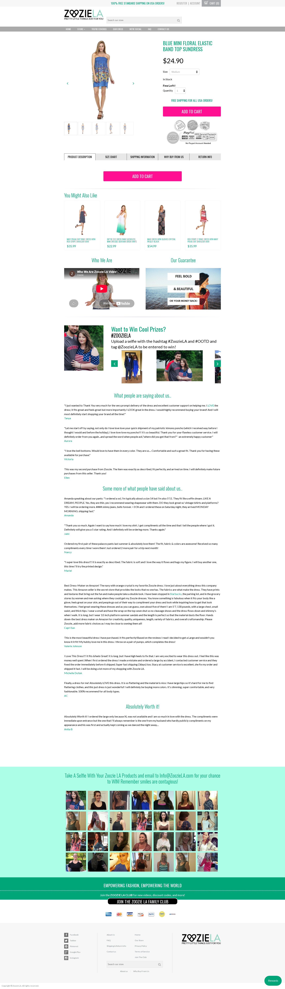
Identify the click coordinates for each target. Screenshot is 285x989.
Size (165, 71)
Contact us (111, 951)
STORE (80, 29)
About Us (111, 935)
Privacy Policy (141, 946)
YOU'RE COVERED (99, 29)
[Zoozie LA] (83, 15)
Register (182, 3)
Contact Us (163, 29)
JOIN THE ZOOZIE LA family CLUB (142, 901)
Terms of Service (142, 951)
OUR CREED (118, 29)
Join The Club (140, 957)
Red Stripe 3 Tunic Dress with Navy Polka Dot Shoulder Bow (203, 240)
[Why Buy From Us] (183, 289)
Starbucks (176, 593)
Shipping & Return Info (116, 946)
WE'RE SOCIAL (135, 29)
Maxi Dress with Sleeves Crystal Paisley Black (161, 240)
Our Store (139, 940)
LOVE (210, 405)
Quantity (168, 90)
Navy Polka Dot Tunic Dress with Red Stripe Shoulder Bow (81, 240)
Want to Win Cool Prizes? (138, 329)
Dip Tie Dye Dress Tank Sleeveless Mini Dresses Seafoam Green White (122, 240)
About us (124, 971)
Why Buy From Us (141, 971)
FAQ (149, 29)
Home (68, 29)
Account (195, 3)
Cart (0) (214, 3)
